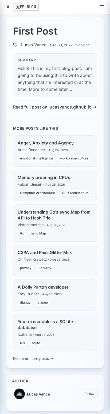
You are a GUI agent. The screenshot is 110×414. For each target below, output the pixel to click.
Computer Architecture (37, 193)
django (25, 302)
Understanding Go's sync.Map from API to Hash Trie (54, 215)
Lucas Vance (33, 44)
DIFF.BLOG (25, 7)
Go (22, 233)
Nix (22, 343)
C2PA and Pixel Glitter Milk (45, 252)
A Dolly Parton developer (43, 287)
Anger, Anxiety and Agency (46, 143)
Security (44, 268)
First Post (35, 31)
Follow (90, 394)
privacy (26, 268)
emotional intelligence (36, 158)
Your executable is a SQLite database (45, 324)
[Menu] (102, 7)
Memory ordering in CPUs (44, 177)
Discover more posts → (33, 358)
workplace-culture (74, 158)
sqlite (36, 343)
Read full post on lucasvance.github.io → (55, 107)
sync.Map (38, 233)
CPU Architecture (75, 193)
